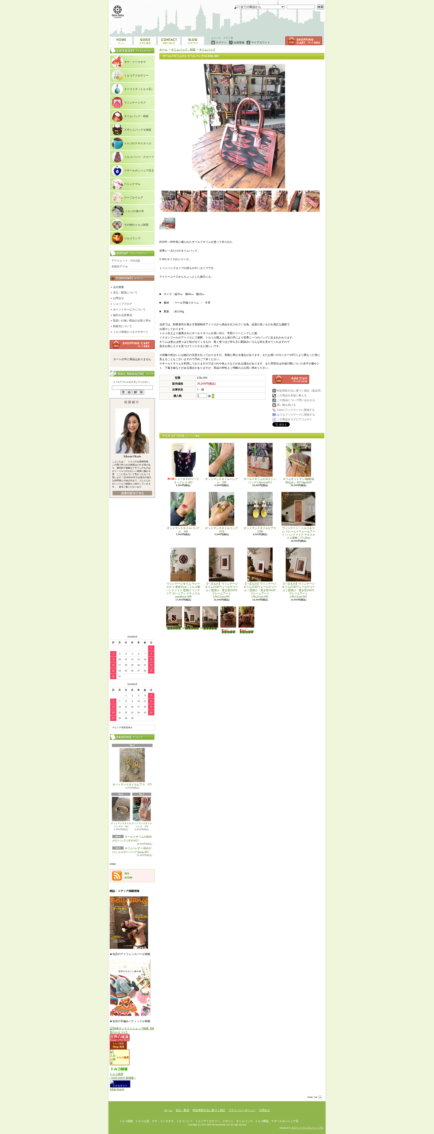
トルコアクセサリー (136, 75)
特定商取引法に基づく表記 (209, 1110)
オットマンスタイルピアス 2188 (260, 530)
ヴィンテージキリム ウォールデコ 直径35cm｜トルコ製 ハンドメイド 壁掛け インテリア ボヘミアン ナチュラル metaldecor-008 (184, 590)
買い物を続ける (286, 404)
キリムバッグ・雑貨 (136, 116)
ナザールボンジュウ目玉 (139, 170)
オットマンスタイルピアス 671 (132, 784)
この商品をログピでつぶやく (294, 419)
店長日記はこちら (132, 493)
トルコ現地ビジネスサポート (130, 331)
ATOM (128, 877)
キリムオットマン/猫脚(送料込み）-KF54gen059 (298, 480)
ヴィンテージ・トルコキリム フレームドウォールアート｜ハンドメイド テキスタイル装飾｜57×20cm (298, 533)
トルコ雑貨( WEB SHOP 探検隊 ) (122, 1076)
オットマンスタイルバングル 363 (121, 825)
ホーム (121, 40)
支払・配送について (145, 40)
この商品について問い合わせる (296, 400)
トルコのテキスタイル (137, 143)
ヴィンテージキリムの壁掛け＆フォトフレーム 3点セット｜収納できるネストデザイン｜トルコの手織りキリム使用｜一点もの (210, 628)
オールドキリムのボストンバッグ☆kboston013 (260, 480)
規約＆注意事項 (122, 315)
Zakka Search (117, 1089)
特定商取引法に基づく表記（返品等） (300, 390)
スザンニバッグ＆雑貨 (137, 129)
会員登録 (239, 42)
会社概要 (118, 287)
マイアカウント (260, 42)
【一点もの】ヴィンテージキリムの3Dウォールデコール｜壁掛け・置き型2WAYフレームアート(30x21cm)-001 (221, 590)
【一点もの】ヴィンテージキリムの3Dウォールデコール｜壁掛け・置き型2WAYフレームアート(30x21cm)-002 (260, 590)
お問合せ (193, 40)
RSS (126, 873)
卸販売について (122, 326)
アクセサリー (120, 1085)
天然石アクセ (119, 266)
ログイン (221, 42)
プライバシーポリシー (242, 1110)
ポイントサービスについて (129, 309)
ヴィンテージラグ (135, 102)
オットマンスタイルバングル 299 (221, 480)
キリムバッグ (207, 49)
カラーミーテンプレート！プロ (307, 1128)
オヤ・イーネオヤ (135, 62)
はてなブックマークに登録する (296, 414)
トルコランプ (132, 238)
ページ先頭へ (314, 1097)
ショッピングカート (303, 40)
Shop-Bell (118, 1046)
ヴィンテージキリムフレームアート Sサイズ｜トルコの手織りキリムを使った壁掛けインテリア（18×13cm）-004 (176, 628)
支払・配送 (182, 1110)
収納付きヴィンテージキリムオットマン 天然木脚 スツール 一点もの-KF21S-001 (228, 632)
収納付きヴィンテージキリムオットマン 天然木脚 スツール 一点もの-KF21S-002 (246, 632)
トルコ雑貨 (118, 1043)
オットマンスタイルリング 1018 (223, 530)
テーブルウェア (133, 197)
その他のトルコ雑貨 (136, 224)
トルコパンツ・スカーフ (139, 156)
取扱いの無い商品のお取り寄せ (132, 320)
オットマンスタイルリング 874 (142, 825)
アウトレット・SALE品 (125, 260)
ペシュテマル (132, 184)
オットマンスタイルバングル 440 (183, 530)
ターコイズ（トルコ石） (139, 89)
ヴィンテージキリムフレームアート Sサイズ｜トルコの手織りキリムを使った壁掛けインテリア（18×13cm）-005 (194, 628)
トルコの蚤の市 (134, 211)
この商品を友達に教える (292, 395)
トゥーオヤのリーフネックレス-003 (186, 480)
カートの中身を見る (132, 344)
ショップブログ (169, 40)
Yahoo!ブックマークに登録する (296, 409)
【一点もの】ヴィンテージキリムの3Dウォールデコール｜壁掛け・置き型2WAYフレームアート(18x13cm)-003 (298, 590)
